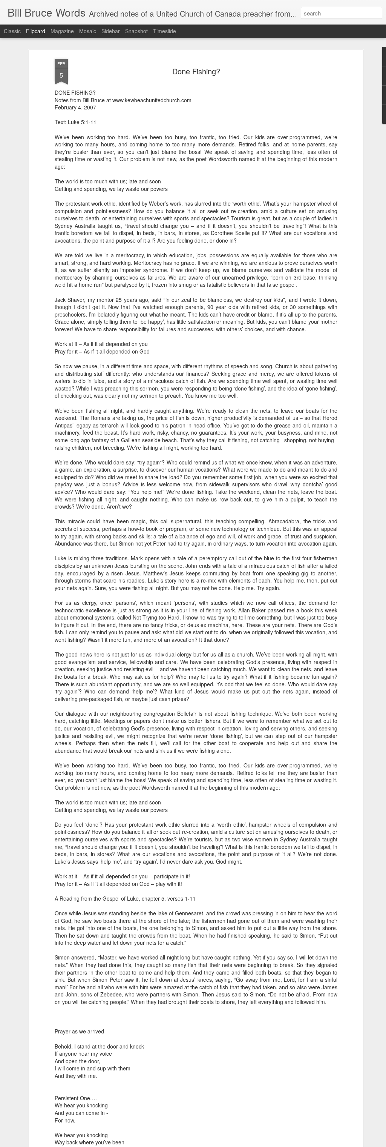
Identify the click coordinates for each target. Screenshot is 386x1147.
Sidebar (110, 31)
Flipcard (35, 31)
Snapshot (136, 31)
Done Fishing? (196, 71)
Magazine (62, 31)
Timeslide (164, 31)
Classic (12, 31)
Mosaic (87, 31)
